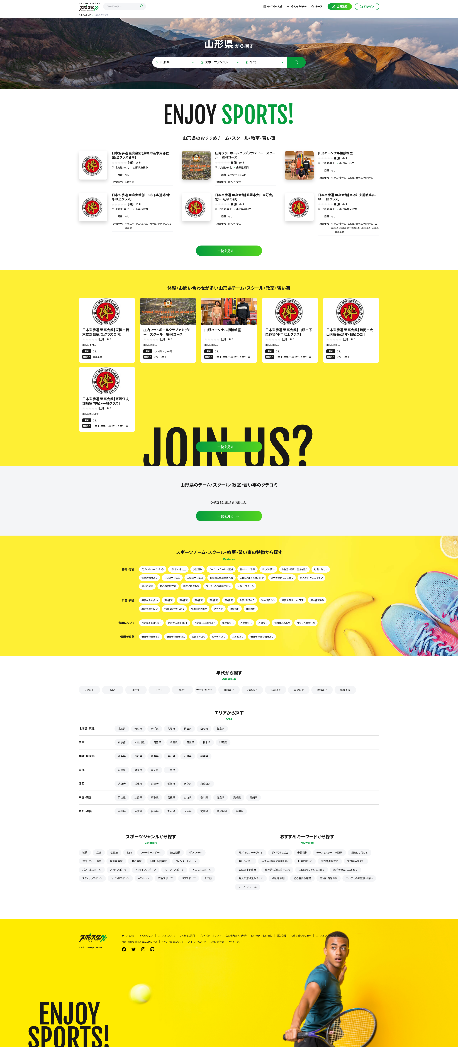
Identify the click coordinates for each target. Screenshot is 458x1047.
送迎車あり (238, 636)
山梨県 (122, 756)
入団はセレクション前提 (252, 577)
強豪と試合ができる (174, 608)
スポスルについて (167, 935)
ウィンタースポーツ (186, 861)
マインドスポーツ (120, 878)
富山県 (171, 756)
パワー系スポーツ (91, 869)
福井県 (204, 756)
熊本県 (171, 811)
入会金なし (246, 622)
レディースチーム (245, 586)
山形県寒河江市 (348, 209)
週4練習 (183, 600)
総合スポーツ (165, 878)
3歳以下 (89, 690)
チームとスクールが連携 (221, 569)
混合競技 (136, 861)
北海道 (122, 728)
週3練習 (198, 600)
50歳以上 (299, 690)
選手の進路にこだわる (282, 577)
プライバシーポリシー (210, 935)
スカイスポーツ (118, 869)
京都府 (155, 783)
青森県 (138, 728)
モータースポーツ (174, 869)
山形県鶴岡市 (243, 167)
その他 (208, 878)
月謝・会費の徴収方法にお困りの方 (139, 941)
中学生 (159, 690)
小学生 (136, 690)
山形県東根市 (140, 167)
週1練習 (229, 600)
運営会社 (281, 935)
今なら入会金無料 (306, 622)
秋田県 (187, 728)
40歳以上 (275, 690)
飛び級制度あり (149, 577)
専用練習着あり (199, 608)
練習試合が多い (150, 600)
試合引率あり (219, 636)
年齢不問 (345, 690)
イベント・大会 (274, 6)
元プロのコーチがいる (153, 569)
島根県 (171, 797)
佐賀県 (138, 811)
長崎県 (155, 811)
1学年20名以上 (178, 569)
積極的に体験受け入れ (221, 577)
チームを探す (128, 935)
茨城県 (190, 742)
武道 (98, 852)
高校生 (182, 690)
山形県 (204, 728)
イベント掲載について (173, 941)
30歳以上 (252, 690)
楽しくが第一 (268, 569)
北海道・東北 (122, 167)
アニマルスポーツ (202, 869)
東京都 (122, 742)
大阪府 (122, 783)
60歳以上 (322, 690)
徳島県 (220, 797)
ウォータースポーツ (151, 852)
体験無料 (234, 608)
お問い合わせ (217, 941)
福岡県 (122, 811)
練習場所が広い (150, 608)
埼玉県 (157, 742)
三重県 (171, 770)
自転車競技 (116, 861)
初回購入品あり (282, 622)
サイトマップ (235, 941)
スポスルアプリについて (328, 935)
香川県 (204, 797)
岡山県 (122, 797)
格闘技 (114, 852)
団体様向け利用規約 (261, 935)
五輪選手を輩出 (195, 577)
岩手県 (155, 728)
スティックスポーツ (92, 878)
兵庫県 (138, 783)
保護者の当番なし (176, 636)
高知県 (253, 797)
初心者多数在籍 (168, 586)
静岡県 (138, 770)
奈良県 (187, 783)
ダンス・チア (195, 852)
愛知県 (155, 770)
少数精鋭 (197, 569)
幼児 (112, 690)
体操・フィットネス (91, 861)
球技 (84, 852)
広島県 (138, 797)
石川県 (187, 756)
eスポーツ (143, 878)
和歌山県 (205, 783)
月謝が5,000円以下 (178, 622)
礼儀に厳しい (320, 569)
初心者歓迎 (147, 586)
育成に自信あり (191, 586)
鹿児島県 (222, 811)
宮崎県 (204, 811)
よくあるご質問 (187, 935)
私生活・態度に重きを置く (294, 569)
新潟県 (155, 756)
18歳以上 (229, 690)
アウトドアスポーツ (145, 869)
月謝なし (262, 622)
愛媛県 (237, 797)
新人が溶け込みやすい (311, 577)
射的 (129, 852)
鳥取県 (155, 797)
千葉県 (173, 742)
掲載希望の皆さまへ (301, 935)
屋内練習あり (317, 600)
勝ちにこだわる (247, 569)
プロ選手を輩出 (172, 577)
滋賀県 (171, 783)
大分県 (187, 811)
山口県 (187, 797)
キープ (318, 6)
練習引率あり (198, 636)
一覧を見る (225, 250)
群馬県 (223, 742)
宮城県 (171, 728)
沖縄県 (239, 811)
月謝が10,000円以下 (204, 622)
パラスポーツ (189, 878)
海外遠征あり (268, 600)
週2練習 (213, 600)
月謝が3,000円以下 (151, 622)
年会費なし (227, 622)
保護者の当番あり (151, 636)
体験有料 (250, 608)
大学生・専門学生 (205, 690)
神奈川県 (140, 742)
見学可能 (218, 608)
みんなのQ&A (299, 6)
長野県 (138, 756)
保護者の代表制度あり (261, 636)
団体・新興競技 (158, 861)
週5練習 (168, 600)
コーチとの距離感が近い (218, 586)
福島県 (220, 728)
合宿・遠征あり (247, 600)
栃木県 (206, 742)
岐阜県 (122, 770)
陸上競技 (175, 852)
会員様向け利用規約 (236, 935)
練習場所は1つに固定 (293, 600)
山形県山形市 (346, 163)
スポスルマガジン (197, 941)
